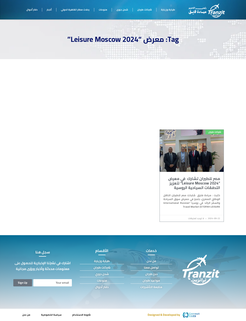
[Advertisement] (123, 86)
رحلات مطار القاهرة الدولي (75, 9)
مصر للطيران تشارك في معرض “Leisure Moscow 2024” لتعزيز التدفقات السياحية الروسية (194, 183)
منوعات (103, 9)
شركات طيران (144, 9)
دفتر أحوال (31, 9)
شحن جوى (122, 9)
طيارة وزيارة (168, 9)
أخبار (49, 9)
